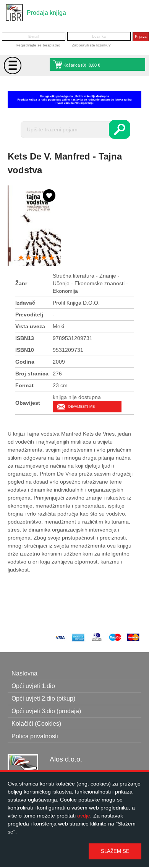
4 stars (44, 258)
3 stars (36, 258)
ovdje (83, 816)
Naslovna (24, 673)
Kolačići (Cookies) (36, 723)
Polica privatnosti (34, 736)
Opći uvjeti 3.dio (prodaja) (46, 711)
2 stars (28, 258)
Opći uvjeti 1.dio (33, 686)
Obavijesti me (81, 407)
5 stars (51, 258)
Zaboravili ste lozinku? (91, 45)
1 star (21, 258)
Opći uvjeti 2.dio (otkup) (43, 698)
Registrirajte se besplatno (38, 45)
